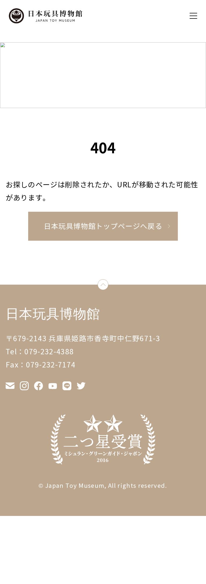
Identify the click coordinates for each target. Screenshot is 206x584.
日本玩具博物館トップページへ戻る (103, 226)
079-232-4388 (49, 351)
